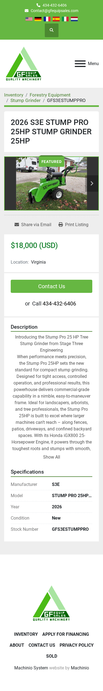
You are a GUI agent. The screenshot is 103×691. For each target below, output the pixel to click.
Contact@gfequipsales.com (54, 10)
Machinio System (31, 667)
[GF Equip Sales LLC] (51, 602)
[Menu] (80, 63)
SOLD (51, 656)
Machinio (80, 667)
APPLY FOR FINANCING (65, 634)
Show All (51, 457)
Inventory (26, 634)
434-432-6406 (55, 5)
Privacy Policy (77, 645)
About (17, 645)
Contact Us (51, 286)
